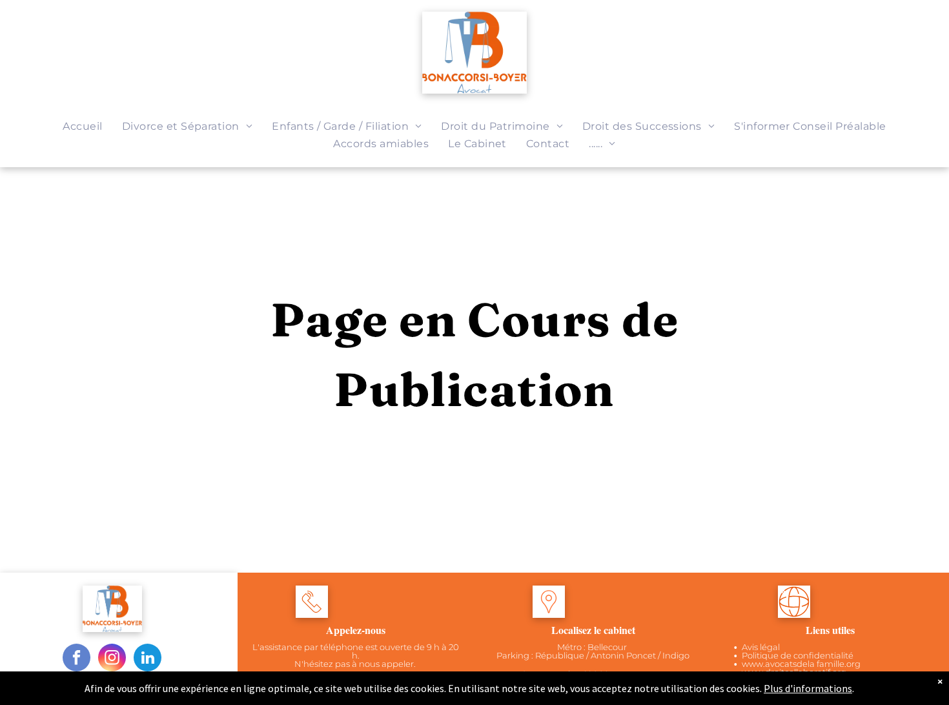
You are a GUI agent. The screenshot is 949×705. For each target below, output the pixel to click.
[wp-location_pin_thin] (549, 614)
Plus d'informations (808, 688)
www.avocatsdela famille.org (801, 664)
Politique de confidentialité (797, 655)
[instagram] (112, 659)
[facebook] (76, 659)
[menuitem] (82, 126)
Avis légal (761, 647)
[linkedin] (147, 659)
